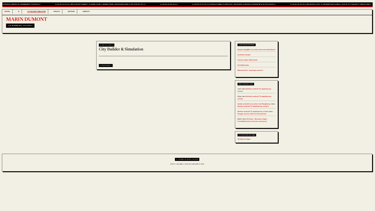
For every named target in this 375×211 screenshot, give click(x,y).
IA (18, 11)
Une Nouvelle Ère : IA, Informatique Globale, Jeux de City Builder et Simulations (332, 4)
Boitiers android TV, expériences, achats (253, 106)
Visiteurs (71, 11)
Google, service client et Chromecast (252, 114)
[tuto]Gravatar (243, 65)
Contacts (86, 11)
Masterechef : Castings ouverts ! (250, 70)
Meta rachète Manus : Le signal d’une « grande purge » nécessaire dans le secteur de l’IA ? (102, 4)
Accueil (7, 11)
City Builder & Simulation (36, 11)
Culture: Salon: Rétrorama (248, 60)
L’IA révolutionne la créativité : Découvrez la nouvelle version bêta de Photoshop (236, 4)
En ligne (244, 139)
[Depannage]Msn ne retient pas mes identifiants (256, 50)
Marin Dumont (26, 19)
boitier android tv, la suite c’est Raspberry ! (254, 104)
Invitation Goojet (244, 55)
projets (57, 11)
